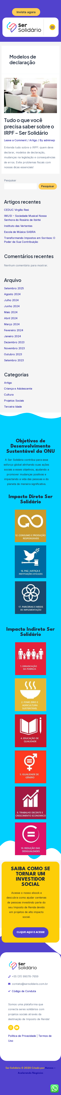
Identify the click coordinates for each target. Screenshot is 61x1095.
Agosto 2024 (12, 294)
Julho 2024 (11, 300)
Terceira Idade (13, 406)
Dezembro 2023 (14, 342)
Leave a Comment (15, 140)
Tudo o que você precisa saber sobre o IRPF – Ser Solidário (29, 126)
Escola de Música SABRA (20, 232)
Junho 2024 (12, 306)
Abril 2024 (11, 318)
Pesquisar (10, 180)
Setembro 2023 (14, 360)
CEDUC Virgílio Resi (16, 209)
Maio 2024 (11, 312)
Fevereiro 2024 (13, 330)
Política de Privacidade (22, 1035)
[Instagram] (10, 1027)
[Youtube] (16, 1027)
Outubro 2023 (13, 354)
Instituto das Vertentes (18, 226)
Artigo (33, 140)
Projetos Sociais (14, 400)
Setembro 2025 (14, 288)
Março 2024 (12, 324)
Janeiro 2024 (12, 336)
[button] (52, 27)
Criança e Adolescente (18, 388)
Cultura (9, 394)
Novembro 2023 (14, 348)
